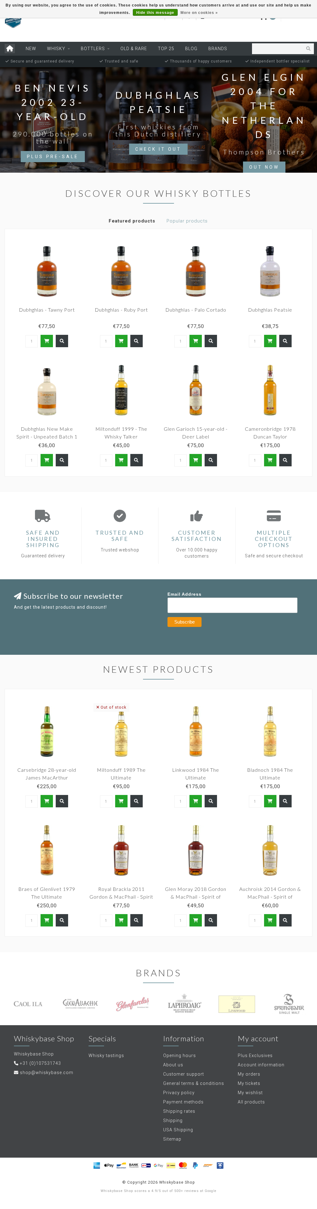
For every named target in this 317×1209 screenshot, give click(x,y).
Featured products (132, 221)
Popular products (187, 221)
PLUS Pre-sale (53, 156)
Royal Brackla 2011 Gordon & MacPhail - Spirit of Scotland (121, 896)
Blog (191, 48)
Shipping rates (179, 1111)
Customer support (183, 1074)
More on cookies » (199, 13)
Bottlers (93, 48)
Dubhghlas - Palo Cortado (195, 310)
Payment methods (183, 1101)
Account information (261, 1064)
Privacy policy (179, 1092)
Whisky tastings (106, 1055)
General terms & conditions (193, 1083)
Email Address (184, 594)
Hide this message (155, 13)
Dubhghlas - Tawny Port (47, 310)
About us (173, 1064)
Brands (217, 48)
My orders (249, 1074)
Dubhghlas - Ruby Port (121, 310)
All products (251, 1101)
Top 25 (166, 48)
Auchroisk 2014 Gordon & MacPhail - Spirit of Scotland (270, 896)
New (31, 48)
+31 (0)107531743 (40, 1063)
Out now (264, 167)
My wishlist (250, 1092)
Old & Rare (133, 48)
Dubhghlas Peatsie (270, 310)
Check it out (158, 149)
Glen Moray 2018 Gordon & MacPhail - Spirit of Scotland (195, 896)
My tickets (249, 1083)
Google (210, 1191)
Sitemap (172, 1139)
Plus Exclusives (255, 1055)
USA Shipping (178, 1129)
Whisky (56, 48)
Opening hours (179, 1055)
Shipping (173, 1120)
